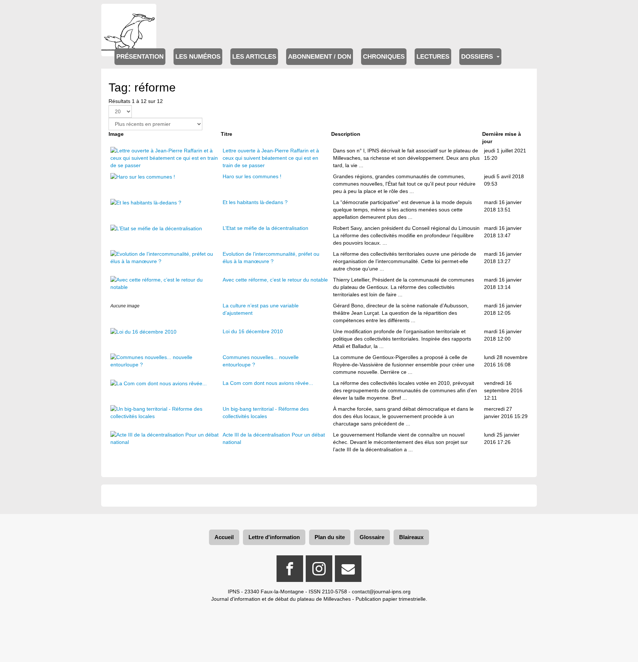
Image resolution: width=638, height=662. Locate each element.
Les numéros (197, 56)
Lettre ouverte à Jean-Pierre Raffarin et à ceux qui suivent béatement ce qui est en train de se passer (271, 158)
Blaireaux (411, 537)
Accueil (224, 537)
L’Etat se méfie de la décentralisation (265, 228)
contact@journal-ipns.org (381, 591)
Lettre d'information (274, 537)
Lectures (432, 56)
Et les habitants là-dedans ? (255, 202)
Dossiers (478, 56)
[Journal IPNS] (129, 14)
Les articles (254, 56)
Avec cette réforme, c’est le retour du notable (275, 280)
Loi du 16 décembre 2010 (253, 331)
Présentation (140, 56)
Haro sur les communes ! (252, 176)
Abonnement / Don (319, 56)
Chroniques (384, 56)
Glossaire (372, 537)
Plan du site (330, 537)
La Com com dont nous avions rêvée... (268, 383)
